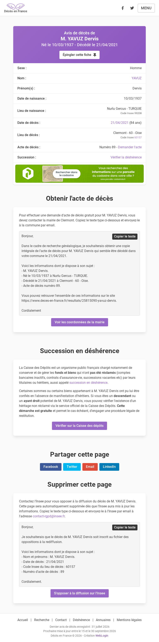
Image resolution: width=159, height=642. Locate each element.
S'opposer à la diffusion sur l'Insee (79, 593)
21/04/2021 (120, 123)
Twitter (72, 467)
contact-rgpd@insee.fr (49, 516)
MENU (146, 8)
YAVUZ (137, 78)
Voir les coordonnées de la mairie (80, 322)
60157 (138, 137)
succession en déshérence (88, 383)
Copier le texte (125, 236)
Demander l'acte (130, 147)
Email (90, 467)
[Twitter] (132, 8)
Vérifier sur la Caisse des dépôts (79, 426)
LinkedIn (109, 467)
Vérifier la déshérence (126, 157)
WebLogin (101, 635)
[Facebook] (122, 8)
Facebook (50, 467)
